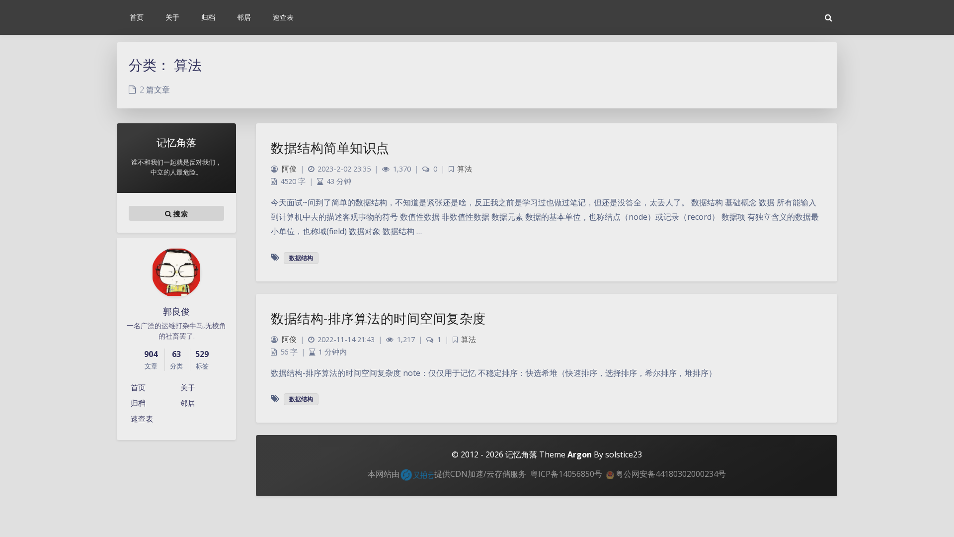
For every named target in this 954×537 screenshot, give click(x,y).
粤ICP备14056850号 (566, 473)
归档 (138, 403)
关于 (187, 387)
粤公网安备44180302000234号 (670, 473)
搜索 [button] (179, 213)
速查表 (142, 419)
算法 (464, 169)
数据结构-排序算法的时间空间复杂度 (378, 318)
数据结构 (301, 258)
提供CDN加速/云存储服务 (480, 473)
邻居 (187, 403)
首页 (138, 387)
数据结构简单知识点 (330, 148)
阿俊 (289, 169)
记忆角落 (521, 454)
